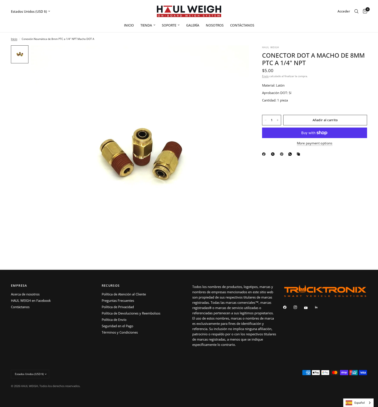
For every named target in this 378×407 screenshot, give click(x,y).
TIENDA (146, 25)
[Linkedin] (319, 307)
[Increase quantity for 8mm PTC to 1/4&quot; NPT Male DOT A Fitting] (277, 120)
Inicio (14, 39)
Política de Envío (114, 319)
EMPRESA (19, 285)
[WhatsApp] (291, 154)
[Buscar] (356, 11)
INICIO (129, 25)
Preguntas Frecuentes (118, 300)
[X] (273, 154)
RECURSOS (111, 285)
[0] (364, 11)
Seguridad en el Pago (117, 326)
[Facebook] (264, 154)
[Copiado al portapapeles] (299, 154)
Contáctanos (20, 307)
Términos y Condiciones (120, 332)
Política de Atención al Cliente (124, 294)
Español (359, 403)
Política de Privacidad (118, 307)
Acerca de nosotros (25, 294)
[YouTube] (309, 308)
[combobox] (358, 402)
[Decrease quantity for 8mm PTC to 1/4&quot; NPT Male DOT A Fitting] (265, 120)
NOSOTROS (215, 25)
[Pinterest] (282, 154)
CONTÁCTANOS (242, 25)
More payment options (314, 143)
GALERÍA (192, 25)
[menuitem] (129, 25)
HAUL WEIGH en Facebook (31, 300)
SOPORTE (169, 25)
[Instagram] (298, 307)
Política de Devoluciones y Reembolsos (131, 313)
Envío (265, 76)
